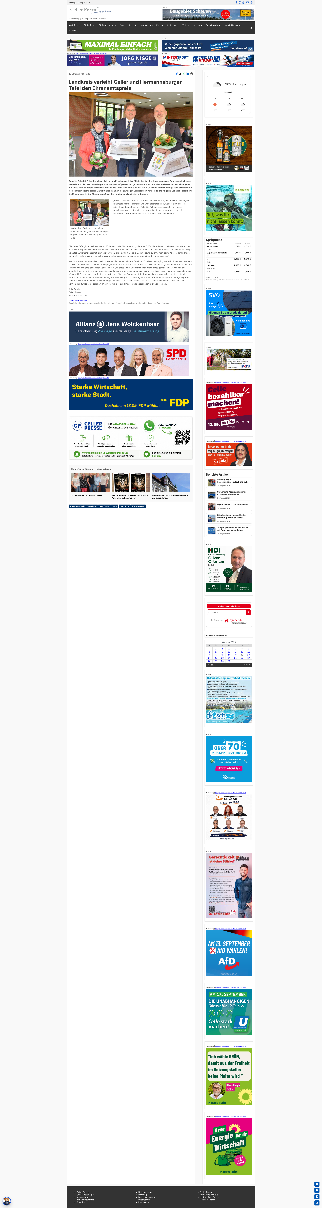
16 (222, 654)
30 (222, 661)
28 (209, 661)
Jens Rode (124, 506)
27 (248, 658)
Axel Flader (104, 506)
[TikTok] (243, 2)
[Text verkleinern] (316, 1190)
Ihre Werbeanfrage (85, 1199)
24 (229, 658)
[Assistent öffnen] (7, 1201)
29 (216, 661)
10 (229, 651)
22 (216, 658)
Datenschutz (144, 1199)
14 (209, 654)
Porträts (81, 1202)
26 (242, 658)
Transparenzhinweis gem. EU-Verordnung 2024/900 (91, 53)
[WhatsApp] (252, 2)
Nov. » (247, 664)
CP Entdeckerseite (107, 25)
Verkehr (186, 25)
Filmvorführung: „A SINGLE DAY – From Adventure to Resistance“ (130, 496)
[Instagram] (240, 2)
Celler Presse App (85, 1194)
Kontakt (72, 30)
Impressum (143, 1202)
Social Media (212, 25)
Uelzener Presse (207, 1199)
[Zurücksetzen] (316, 1202)
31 (229, 661)
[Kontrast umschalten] (316, 1196)
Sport (123, 25)
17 (229, 654)
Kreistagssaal (138, 506)
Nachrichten (74, 25)
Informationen (83, 1197)
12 (242, 651)
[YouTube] (247, 2)
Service (196, 25)
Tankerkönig (214, 280)
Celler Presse (83, 1192)
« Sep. (211, 664)
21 (209, 658)
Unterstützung (145, 1192)
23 (222, 658)
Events (159, 25)
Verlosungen (147, 25)
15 (216, 654)
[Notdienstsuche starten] (248, 612)
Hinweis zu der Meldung (78, 300)
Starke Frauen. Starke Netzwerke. (87, 495)
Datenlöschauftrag (147, 1197)
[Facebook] (236, 2)
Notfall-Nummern (232, 25)
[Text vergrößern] (316, 1184)
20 (248, 654)
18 (235, 654)
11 (235, 651)
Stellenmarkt (172, 25)
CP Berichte (89, 25)
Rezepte (133, 25)
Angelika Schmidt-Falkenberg (83, 506)
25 (235, 658)
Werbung (142, 1194)
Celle (88, 74)
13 (249, 651)
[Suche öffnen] (251, 27)
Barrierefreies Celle (209, 1194)
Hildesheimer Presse (209, 1197)
